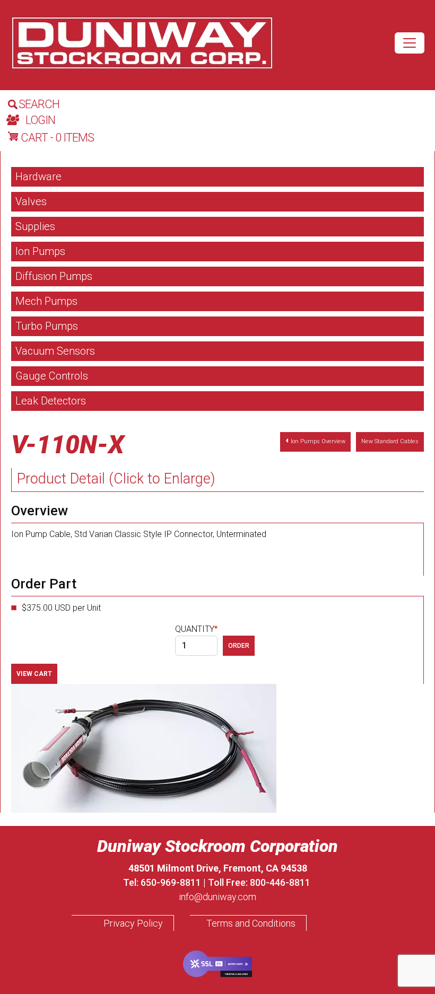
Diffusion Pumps (53, 276)
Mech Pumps (46, 301)
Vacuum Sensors (55, 351)
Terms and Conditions (250, 923)
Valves (31, 201)
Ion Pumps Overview (318, 441)
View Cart (34, 674)
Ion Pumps (40, 251)
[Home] (142, 43)
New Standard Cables (390, 441)
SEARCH (39, 104)
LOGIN (40, 120)
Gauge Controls (51, 376)
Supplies (35, 226)
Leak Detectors (50, 400)
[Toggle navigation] (409, 43)
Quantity (194, 629)
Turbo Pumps (46, 326)
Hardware (38, 176)
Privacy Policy (133, 923)
